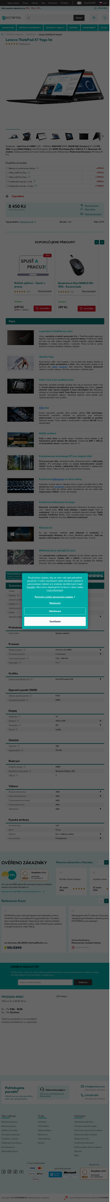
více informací (53, 590)
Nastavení (53, 603)
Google (29, 587)
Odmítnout (54, 611)
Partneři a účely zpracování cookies (53, 596)
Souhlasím (53, 621)
